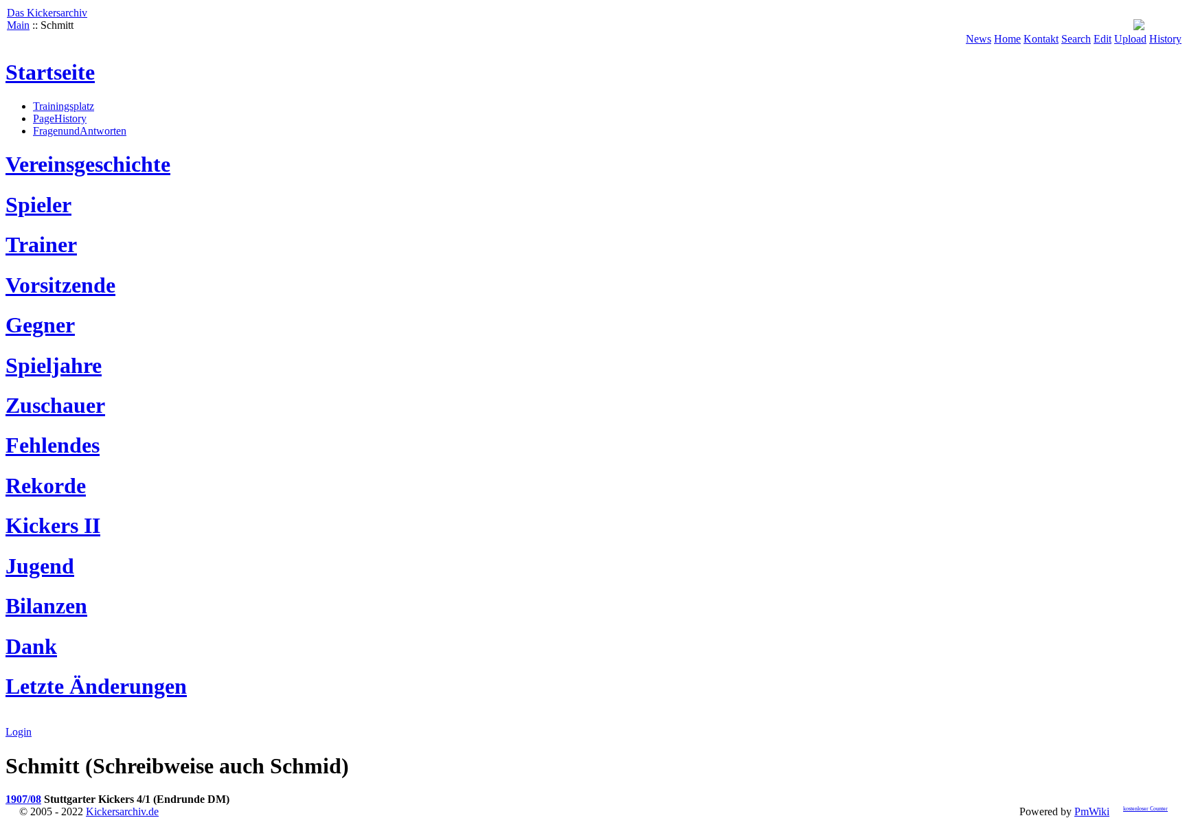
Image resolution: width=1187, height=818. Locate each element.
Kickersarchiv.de (122, 811)
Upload (1130, 39)
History (1165, 39)
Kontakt (1041, 39)
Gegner (40, 325)
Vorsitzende (60, 285)
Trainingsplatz (63, 106)
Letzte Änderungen (96, 686)
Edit (1102, 39)
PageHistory (60, 118)
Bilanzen (46, 605)
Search (1076, 39)
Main (18, 25)
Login (18, 732)
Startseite (50, 72)
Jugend (39, 566)
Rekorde (45, 485)
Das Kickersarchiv (47, 13)
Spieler (38, 204)
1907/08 (23, 799)
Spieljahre (53, 365)
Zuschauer (55, 405)
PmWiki (1091, 811)
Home (1007, 39)
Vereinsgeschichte (87, 164)
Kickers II (52, 525)
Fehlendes (52, 445)
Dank (31, 646)
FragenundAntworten (79, 131)
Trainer (41, 244)
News (978, 39)
